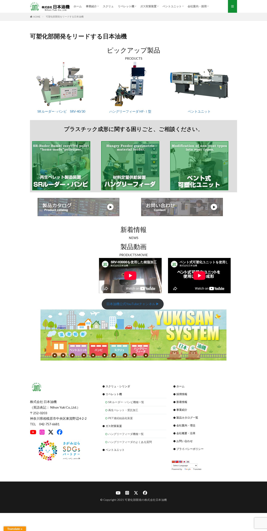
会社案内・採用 (197, 6)
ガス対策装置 (148, 6)
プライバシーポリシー (190, 448)
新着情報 (181, 401)
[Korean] (187, 461)
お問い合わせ (184, 441)
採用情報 (181, 394)
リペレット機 (126, 6)
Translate (197, 469)
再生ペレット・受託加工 (123, 410)
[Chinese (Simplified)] (173, 461)
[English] (180, 461)
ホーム (78, 6)
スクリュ (108, 6)
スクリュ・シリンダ (118, 386)
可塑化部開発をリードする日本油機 (65, 16)
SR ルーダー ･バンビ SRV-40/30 (61, 111)
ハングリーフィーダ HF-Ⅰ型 (130, 111)
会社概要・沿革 (185, 433)
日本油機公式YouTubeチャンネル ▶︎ (132, 304)
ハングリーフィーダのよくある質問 (130, 442)
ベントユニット (172, 6)
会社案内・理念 (185, 425)
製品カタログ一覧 (187, 417)
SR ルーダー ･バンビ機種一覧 (126, 402)
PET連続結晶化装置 (120, 418)
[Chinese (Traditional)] (177, 461)
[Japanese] (184, 461)
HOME (36, 16)
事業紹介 (91, 6)
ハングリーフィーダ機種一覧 (126, 433)
